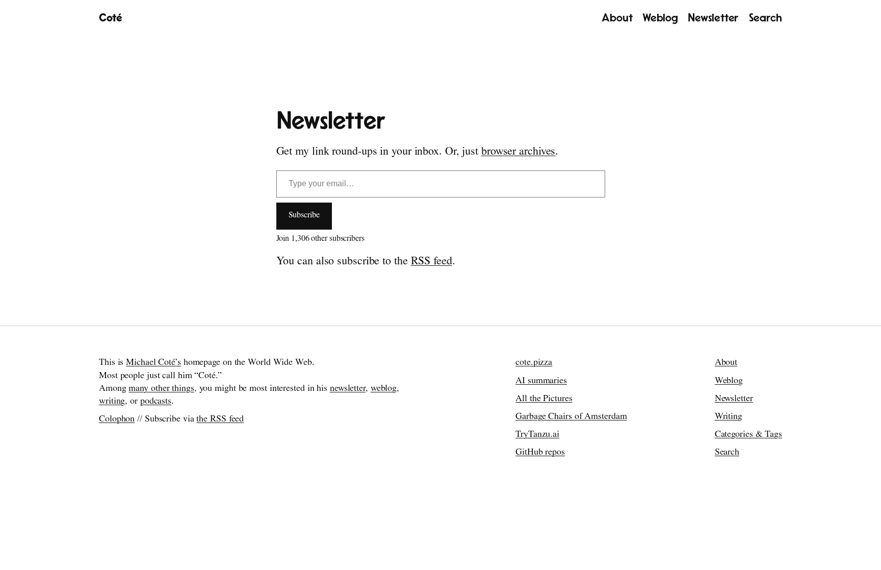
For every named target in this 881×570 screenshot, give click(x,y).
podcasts (155, 402)
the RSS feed (220, 420)
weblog (384, 389)
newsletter (348, 389)
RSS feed (431, 262)
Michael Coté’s (153, 363)
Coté (110, 17)
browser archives (518, 152)
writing (112, 402)
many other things (161, 389)
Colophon (117, 420)
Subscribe (304, 216)
